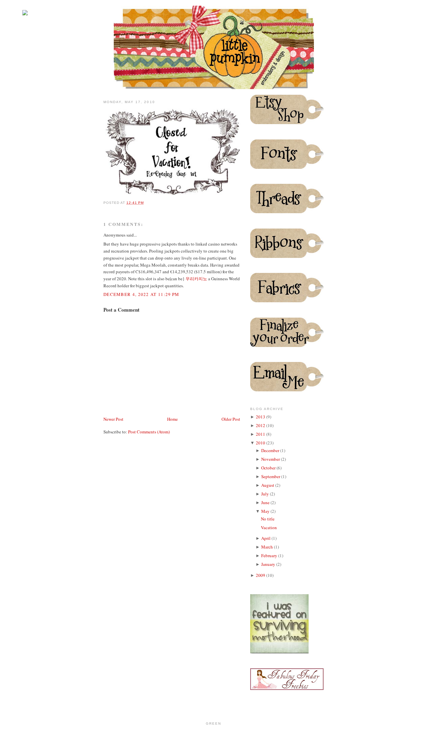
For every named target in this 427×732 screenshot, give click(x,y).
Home (172, 419)
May (266, 511)
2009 (261, 575)
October (269, 468)
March (267, 547)
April (266, 538)
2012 (261, 425)
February (269, 556)
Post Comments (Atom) (149, 432)
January (268, 564)
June (266, 502)
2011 (261, 434)
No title (268, 519)
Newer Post (113, 419)
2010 (261, 443)
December (270, 450)
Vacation (269, 527)
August (268, 485)
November (271, 459)
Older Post (231, 419)
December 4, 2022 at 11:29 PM (141, 294)
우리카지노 (196, 279)
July (265, 494)
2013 (261, 417)
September (271, 476)
